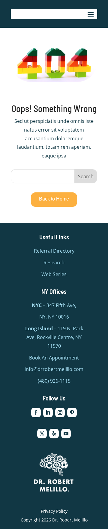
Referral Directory (54, 250)
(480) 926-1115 (54, 381)
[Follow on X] (42, 433)
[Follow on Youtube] (66, 433)
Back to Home (54, 198)
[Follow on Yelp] (54, 433)
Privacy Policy (54, 511)
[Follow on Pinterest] (72, 412)
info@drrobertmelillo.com (54, 369)
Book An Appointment (54, 357)
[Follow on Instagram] (60, 412)
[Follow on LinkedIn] (48, 412)
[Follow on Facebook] (36, 412)
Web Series (54, 274)
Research (54, 262)
